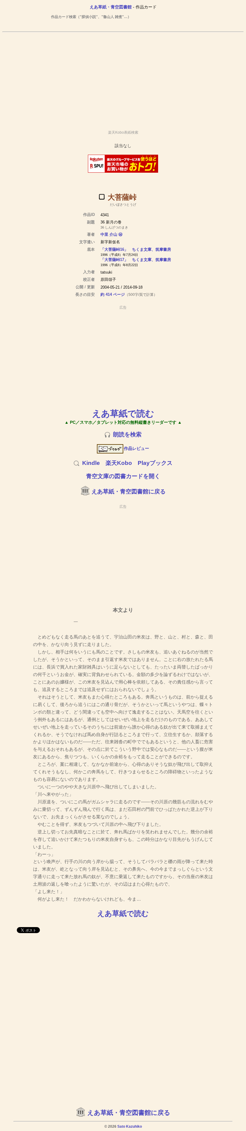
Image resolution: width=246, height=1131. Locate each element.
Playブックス (155, 463)
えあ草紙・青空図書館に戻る (129, 491)
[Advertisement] (123, 78)
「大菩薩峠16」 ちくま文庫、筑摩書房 (135, 249)
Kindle (91, 463)
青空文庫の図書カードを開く (123, 476)
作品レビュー (136, 448)
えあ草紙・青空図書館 (111, 7)
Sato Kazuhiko (129, 1126)
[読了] (102, 197)
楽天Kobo (119, 463)
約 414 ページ (112, 294)
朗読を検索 (127, 434)
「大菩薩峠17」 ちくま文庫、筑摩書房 (135, 259)
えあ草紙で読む (123, 413)
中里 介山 (108, 234)
